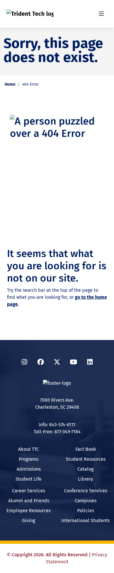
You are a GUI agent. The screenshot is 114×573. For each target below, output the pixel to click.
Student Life (28, 479)
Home (10, 84)
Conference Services (85, 490)
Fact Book (85, 449)
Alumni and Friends (28, 500)
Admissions (29, 469)
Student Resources (86, 459)
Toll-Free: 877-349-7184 (57, 431)
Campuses (85, 500)
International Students (85, 520)
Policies (85, 510)
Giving (28, 520)
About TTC (28, 449)
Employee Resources (28, 510)
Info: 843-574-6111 (57, 424)
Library (85, 479)
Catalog (85, 469)
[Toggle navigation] (101, 13)
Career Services (28, 490)
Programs (28, 459)
